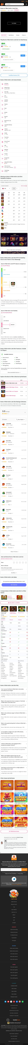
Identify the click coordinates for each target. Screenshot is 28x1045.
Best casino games (14, 969)
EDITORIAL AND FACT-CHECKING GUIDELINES (12, 847)
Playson (11, 619)
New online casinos (14, 959)
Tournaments (14, 937)
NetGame (6, 84)
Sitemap (14, 922)
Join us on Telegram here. (17, 884)
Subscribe (24, 869)
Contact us (14, 912)
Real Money (11, 35)
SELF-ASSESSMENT (14, 1036)
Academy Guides (14, 985)
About (14, 914)
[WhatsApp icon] (23, 1002)
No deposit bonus (14, 935)
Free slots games (14, 975)
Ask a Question (14, 584)
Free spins (14, 940)
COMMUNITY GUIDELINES (14, 1015)
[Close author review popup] (5, 841)
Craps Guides (14, 991)
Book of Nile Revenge (10, 395)
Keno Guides (14, 994)
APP (14, 920)
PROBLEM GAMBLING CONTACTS (14, 1041)
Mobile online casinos (14, 951)
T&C (14, 907)
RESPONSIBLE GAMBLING (14, 1033)
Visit (23, 44)
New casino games (14, 972)
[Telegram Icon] (5, 1002)
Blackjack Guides (14, 996)
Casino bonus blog (14, 929)
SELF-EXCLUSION (14, 1038)
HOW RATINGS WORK (14, 1005)
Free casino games (14, 967)
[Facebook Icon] (17, 1002)
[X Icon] (11, 1002)
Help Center (14, 909)
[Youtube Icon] (8, 1002)
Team (14, 917)
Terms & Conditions (12, 873)
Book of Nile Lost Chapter (11, 391)
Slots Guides (14, 988)
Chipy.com (7, 873)
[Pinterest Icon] (14, 1002)
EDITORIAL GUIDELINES (14, 1013)
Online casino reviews (14, 948)
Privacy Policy (20, 873)
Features (24, 35)
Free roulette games (14, 978)
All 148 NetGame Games (14, 831)
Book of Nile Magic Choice (11, 387)
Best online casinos (14, 956)
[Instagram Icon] (20, 1002)
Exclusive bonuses (14, 932)
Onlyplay (20, 619)
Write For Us (14, 901)
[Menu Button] (26, 4)
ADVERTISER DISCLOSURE (14, 1010)
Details (17, 35)
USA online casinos (14, 953)
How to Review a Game (7, 558)
